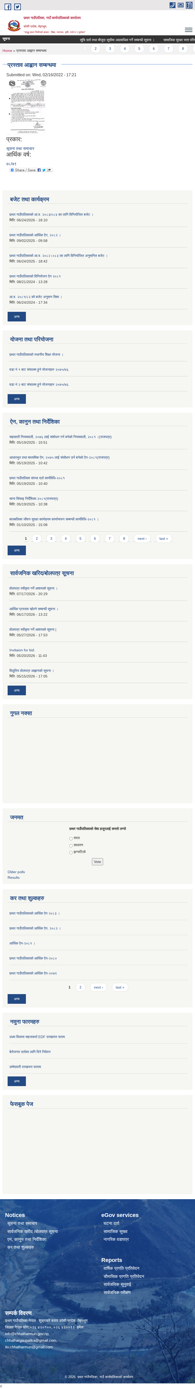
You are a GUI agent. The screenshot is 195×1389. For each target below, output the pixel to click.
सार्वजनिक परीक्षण (117, 1292)
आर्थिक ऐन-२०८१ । (22, 943)
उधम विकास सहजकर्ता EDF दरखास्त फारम (37, 1037)
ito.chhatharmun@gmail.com (29, 1347)
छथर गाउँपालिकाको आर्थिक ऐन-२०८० (33, 958)
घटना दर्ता (111, 1223)
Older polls (16, 872)
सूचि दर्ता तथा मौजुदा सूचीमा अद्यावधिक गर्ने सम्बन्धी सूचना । (106, 40)
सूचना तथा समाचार (20, 148)
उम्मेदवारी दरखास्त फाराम (25, 1067)
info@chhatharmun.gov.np (26, 1334)
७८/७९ (11, 164)
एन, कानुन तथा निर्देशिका (26, 1239)
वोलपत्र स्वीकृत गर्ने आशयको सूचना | (32, 629)
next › (142, 538)
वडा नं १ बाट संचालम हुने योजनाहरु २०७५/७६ (39, 369)
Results (14, 877)
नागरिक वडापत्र (116, 1239)
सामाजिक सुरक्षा (115, 1231)
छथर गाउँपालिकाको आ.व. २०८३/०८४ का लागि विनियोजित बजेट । (51, 214)
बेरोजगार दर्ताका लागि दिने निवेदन (30, 1052)
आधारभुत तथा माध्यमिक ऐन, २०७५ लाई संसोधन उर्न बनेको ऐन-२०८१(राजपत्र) (59, 457)
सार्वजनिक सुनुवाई (117, 1284)
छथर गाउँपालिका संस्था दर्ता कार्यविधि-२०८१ (37, 478)
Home (7, 51)
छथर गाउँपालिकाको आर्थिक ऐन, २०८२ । (35, 235)
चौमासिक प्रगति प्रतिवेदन (124, 1276)
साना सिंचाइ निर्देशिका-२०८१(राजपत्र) (33, 499)
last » (163, 538)
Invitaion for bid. (22, 650)
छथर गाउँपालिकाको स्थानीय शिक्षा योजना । (36, 354)
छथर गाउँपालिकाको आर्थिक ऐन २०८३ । (34, 913)
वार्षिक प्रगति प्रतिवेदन (121, 1268)
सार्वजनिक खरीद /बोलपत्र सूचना (32, 1231)
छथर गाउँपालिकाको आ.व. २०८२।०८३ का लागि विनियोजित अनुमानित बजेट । (58, 256)
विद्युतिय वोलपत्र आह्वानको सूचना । (31, 671)
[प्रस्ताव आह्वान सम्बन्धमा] (27, 106)
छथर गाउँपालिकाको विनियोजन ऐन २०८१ (35, 276)
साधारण (78, 845)
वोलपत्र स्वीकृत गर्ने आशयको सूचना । (33, 588)
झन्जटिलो (80, 852)
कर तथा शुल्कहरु (20, 1247)
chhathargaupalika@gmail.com (30, 1340)
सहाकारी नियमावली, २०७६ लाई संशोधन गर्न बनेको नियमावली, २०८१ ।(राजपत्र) (60, 437)
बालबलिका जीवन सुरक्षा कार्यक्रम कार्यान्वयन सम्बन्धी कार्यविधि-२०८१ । (54, 519)
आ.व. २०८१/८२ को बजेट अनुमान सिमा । (35, 297)
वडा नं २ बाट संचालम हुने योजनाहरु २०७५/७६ (39, 384)
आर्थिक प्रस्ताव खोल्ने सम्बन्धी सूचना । (33, 609)
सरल (77, 838)
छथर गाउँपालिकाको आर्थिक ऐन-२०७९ (33, 973)
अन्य (17, 317)
